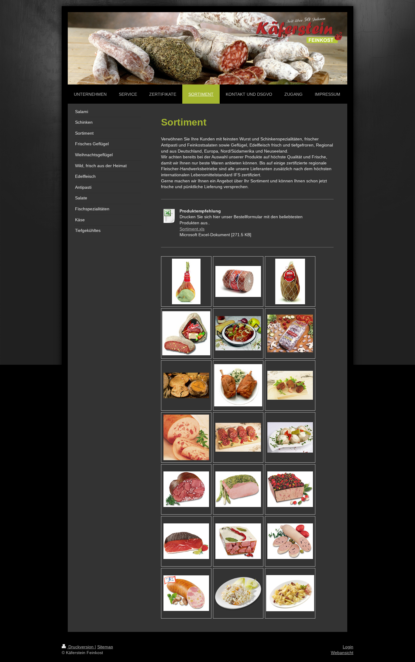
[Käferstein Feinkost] (186, 281)
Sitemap (105, 646)
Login (348, 646)
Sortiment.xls (192, 228)
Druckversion (81, 646)
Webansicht (342, 652)
